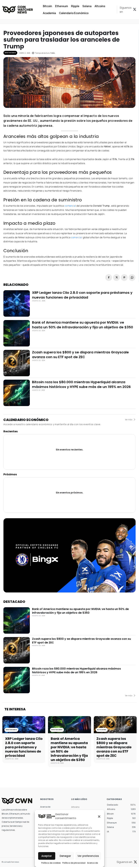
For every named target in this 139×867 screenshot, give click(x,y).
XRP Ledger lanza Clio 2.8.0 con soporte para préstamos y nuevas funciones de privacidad (82, 295)
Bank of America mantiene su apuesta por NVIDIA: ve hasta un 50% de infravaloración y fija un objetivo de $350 (82, 325)
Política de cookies (51, 862)
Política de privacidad (73, 862)
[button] (99, 816)
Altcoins (101, 730)
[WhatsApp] (132, 277)
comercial (70, 205)
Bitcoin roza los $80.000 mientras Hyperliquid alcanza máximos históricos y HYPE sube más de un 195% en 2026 (81, 384)
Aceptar (46, 856)
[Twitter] (135, 10)
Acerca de (92, 862)
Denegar (65, 856)
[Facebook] (108, 277)
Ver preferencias (88, 856)
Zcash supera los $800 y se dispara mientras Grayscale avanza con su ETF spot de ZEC (80, 354)
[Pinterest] (124, 277)
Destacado (10, 53)
